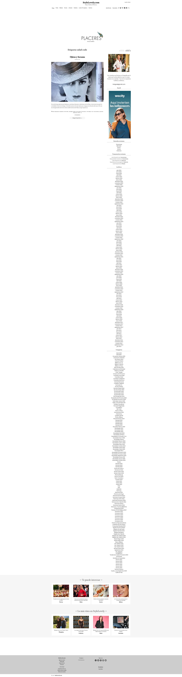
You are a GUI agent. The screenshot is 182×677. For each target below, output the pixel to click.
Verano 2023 (119, 563)
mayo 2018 (119, 314)
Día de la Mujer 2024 (119, 390)
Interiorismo (119, 414)
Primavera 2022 (119, 513)
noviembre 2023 (119, 218)
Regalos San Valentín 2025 (119, 537)
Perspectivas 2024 (119, 508)
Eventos (90, 7)
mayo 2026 (119, 173)
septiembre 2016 (119, 345)
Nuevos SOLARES (119, 476)
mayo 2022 (119, 244)
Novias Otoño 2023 (119, 473)
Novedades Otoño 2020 (119, 447)
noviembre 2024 (119, 200)
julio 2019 (119, 293)
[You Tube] (127, 8)
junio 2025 (119, 189)
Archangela (71, 111)
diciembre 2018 (119, 305)
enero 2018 (119, 321)
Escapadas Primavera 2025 (119, 399)
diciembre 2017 (119, 322)
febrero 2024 (119, 213)
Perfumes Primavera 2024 (119, 500)
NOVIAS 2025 (119, 466)
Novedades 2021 (119, 428)
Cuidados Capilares (119, 383)
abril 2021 (118, 263)
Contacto (62, 664)
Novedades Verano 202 (119, 457)
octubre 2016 (119, 343)
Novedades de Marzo (119, 434)
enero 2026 (119, 180)
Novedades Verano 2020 (119, 458)
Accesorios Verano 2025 (119, 356)
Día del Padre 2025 (119, 394)
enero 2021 (119, 268)
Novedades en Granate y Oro (118, 436)
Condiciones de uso (62, 668)
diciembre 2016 (119, 340)
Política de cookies (62, 671)
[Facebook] (119, 8)
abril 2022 (118, 245)
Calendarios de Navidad (119, 369)
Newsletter (115, 8)
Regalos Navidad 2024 (119, 530)
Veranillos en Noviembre (119, 558)
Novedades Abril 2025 (118, 433)
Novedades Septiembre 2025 (119, 455)
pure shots (101, 111)
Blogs (53, 8)
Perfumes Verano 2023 (119, 505)
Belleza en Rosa (119, 366)
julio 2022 (119, 240)
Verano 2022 (119, 561)
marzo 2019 (119, 300)
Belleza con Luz (119, 362)
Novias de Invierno (119, 468)
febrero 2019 (119, 301)
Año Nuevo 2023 (119, 359)
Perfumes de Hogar (119, 494)
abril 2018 (118, 316)
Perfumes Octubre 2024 (119, 497)
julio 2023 (119, 223)
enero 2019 (119, 303)
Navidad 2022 (118, 423)
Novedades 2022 (119, 430)
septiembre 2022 (119, 239)
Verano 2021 (119, 559)
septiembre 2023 (119, 221)
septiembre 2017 (119, 327)
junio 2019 (119, 295)
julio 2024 (119, 205)
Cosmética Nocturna (119, 380)
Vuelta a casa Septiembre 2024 (119, 571)
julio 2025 (119, 188)
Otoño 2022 (119, 482)
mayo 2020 (119, 279)
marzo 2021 (119, 264)
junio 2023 (119, 224)
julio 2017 (119, 328)
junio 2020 (119, 277)
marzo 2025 (119, 194)
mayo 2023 (119, 226)
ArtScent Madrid (119, 361)
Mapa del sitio (62, 663)
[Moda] (81, 596)
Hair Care (119, 409)
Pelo (119, 487)
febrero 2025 (119, 196)
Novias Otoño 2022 (119, 471)
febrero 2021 (119, 266)
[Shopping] (61, 628)
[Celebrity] (81, 628)
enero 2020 (119, 285)
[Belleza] (121, 596)
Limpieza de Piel (119, 415)
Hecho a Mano (119, 410)
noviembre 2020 (119, 271)
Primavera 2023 (119, 514)
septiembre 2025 (119, 186)
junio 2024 (119, 207)
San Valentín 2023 (118, 546)
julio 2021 (119, 258)
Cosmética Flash (119, 377)
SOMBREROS (119, 553)
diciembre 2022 (119, 234)
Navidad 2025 (118, 425)
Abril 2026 (118, 354)
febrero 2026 (119, 178)
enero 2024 (119, 215)
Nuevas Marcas (119, 474)
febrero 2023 (119, 231)
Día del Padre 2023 (119, 393)
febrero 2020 (119, 284)
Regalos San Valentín (119, 534)
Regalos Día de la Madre (119, 527)
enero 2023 (119, 232)
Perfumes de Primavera (119, 495)
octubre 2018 (119, 308)
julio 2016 (119, 346)
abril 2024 (118, 210)
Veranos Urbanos (119, 569)
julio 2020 (119, 276)
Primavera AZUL (119, 521)
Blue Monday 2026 (119, 367)
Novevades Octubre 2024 (118, 460)
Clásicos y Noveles (119, 370)
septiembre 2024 (119, 204)
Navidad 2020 (118, 420)
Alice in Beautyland (55, 111)
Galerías (75, 7)
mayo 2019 (119, 296)
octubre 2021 (119, 255)
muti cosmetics (96, 111)
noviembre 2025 (119, 183)
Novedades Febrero (119, 439)
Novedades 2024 (119, 431)
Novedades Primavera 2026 (119, 454)
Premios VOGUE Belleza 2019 (118, 510)
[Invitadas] (121, 628)
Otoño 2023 (119, 484)
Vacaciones (119, 144)
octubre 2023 (119, 220)
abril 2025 (118, 192)
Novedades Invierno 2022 (119, 442)
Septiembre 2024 (119, 550)
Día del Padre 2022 (119, 391)
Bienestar (119, 146)
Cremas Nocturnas (119, 382)
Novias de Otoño (119, 470)
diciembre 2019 (119, 287)
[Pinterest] (123, 8)
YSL (81, 112)
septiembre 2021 (119, 256)
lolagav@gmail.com (119, 84)
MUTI (92, 111)
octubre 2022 (119, 237)
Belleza (61, 7)
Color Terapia (119, 372)
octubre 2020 (119, 272)
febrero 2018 (119, 319)
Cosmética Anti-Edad (119, 375)
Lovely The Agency (83, 7)
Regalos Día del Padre (118, 529)
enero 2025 (119, 197)
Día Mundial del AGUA (118, 396)
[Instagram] (125, 8)
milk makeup (89, 111)
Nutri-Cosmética (119, 478)
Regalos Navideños (119, 532)
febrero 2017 (119, 337)
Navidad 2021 (118, 422)
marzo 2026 (119, 176)
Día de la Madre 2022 (119, 388)
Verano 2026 (119, 567)
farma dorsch (83, 111)
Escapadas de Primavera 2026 (119, 398)
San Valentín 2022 (118, 545)
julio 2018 (119, 311)
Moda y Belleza (119, 417)
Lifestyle (70, 7)
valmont (78, 112)
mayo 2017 (119, 332)
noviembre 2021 (119, 253)
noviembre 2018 (119, 306)
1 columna (122, 49)
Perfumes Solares (119, 503)
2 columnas (128, 49)
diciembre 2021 (119, 252)
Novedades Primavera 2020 (119, 452)
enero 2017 (119, 338)
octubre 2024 (119, 202)
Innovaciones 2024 (119, 412)
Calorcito (123, 160)
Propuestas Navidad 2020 (119, 526)
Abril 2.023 (119, 353)
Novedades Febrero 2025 (119, 441)
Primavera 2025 (119, 518)
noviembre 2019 (119, 288)
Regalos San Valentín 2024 (119, 535)
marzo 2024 (119, 212)
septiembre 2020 (119, 274)
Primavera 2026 (119, 519)
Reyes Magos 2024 (119, 539)
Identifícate (108, 8)
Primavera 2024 (119, 516)
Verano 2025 (119, 566)
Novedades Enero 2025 (119, 438)
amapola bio (61, 111)
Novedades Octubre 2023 (118, 446)
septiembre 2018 (119, 309)
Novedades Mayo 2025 (119, 444)
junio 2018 (119, 312)
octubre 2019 (119, 290)
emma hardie (78, 111)
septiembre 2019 (119, 292)
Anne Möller (66, 111)
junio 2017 (119, 330)
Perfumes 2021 (119, 492)
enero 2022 (119, 250)
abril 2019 (118, 298)
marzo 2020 (119, 282)
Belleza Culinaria (119, 364)
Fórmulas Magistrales (119, 406)
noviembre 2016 (119, 341)
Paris (119, 486)
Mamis (123, 163)
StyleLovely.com (91, 2)
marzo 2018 (119, 317)
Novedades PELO (119, 450)
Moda (57, 7)
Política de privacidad (62, 670)
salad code (75, 112)
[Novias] (61, 596)
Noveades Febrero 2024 (119, 426)
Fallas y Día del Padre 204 (119, 402)
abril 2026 (118, 175)
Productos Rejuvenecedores (119, 523)
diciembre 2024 (119, 199)
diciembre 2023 (119, 216)
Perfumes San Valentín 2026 (119, 502)
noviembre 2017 (119, 324)
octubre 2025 (119, 184)
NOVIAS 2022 (119, 463)
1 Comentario (77, 114)
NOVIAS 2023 (119, 465)
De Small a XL (119, 385)
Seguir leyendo (77, 118)
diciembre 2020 (119, 269)
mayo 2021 (119, 261)
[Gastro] (101, 596)
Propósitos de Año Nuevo (119, 524)
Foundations (119, 407)
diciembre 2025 (119, 181)
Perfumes (119, 490)
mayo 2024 (119, 208)
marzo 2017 (119, 335)
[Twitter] (121, 8)
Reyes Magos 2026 (119, 540)
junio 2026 (119, 172)
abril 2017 (118, 333)
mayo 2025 (119, 191)
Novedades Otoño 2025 (119, 449)
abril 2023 (118, 228)
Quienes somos (62, 660)
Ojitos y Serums (77, 57)
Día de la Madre (119, 386)
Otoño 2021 (119, 481)
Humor (119, 147)
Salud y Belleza (119, 542)
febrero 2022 (119, 248)
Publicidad (62, 661)
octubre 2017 (119, 325)
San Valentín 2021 (118, 543)
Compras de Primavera (119, 373)
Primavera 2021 (119, 511)
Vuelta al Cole (118, 572)
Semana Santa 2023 (119, 548)
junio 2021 (119, 260)
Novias (65, 7)
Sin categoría (119, 551)
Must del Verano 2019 (118, 418)
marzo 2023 (119, 229)
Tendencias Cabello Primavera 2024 (119, 555)
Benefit (74, 111)
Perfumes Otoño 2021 (119, 498)
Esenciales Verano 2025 (119, 401)
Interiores (119, 150)
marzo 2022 (119, 247)
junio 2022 (119, 242)
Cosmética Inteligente (118, 378)
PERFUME (119, 489)
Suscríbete (101, 669)
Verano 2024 (119, 564)
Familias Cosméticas (119, 404)
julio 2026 (119, 170)
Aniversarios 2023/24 (119, 357)
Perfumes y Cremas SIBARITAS (119, 506)
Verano (119, 149)
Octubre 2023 (118, 479)
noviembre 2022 (119, 236)
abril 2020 (118, 280)
